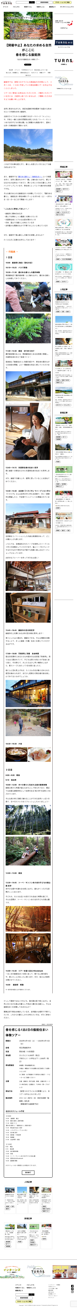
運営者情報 (50, 1290)
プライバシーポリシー (53, 1295)
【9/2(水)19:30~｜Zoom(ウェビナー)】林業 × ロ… (63, 522)
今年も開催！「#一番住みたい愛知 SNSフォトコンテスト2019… (63, 273)
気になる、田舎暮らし (12, 72)
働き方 (7, 1209)
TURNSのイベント (27, 70)
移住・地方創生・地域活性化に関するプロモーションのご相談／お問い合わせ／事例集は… (63, 332)
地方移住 (32, 1242)
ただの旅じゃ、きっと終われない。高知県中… (46, 1196)
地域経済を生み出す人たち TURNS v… (9, 1196)
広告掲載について (52, 1294)
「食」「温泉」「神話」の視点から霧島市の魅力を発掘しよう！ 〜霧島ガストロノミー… (63, 185)
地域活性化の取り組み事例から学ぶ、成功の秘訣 (63, 396)
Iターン (7, 1244)
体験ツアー (43, 72)
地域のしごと (31, 1288)
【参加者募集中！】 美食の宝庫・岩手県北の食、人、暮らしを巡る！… (63, 501)
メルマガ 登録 (51, 1288)
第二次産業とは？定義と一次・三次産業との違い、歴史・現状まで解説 (63, 348)
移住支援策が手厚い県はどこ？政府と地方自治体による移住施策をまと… (63, 326)
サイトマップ (51, 1297)
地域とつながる (46, 1209)
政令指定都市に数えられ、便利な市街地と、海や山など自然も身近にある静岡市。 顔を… (63, 233)
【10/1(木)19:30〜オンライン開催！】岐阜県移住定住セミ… (63, 475)
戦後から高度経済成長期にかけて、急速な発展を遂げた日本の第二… (34, 1202)
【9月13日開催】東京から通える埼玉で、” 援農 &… (63, 453)
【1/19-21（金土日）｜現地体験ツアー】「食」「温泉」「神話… (63, 180)
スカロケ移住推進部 (66, 259)
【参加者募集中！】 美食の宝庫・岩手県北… (46, 1233)
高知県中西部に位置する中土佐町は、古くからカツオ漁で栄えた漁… (46, 1202)
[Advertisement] (63, 128)
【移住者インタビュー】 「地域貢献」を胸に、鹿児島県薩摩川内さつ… (63, 427)
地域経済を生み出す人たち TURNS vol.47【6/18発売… (62, 303)
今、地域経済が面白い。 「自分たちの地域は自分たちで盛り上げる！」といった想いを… (63, 308)
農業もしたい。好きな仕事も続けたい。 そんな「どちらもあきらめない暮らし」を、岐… (63, 480)
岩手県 (44, 1239)
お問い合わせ (51, 1292)
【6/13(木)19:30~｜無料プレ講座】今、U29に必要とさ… (63, 205)
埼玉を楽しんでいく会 (40, 70)
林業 (49, 72)
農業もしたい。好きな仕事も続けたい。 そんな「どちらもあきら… (34, 1236)
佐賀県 (7, 1206)
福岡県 (57, 259)
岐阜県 (32, 1240)
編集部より (19, 1290)
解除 (57, 1288)
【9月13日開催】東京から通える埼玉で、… (21, 1233)
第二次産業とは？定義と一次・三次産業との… (33, 1196)
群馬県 (57, 530)
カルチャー (64, 281)
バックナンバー (51, 1284)
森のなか (28, 75)
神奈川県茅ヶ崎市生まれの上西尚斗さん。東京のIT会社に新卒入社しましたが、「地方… (63, 433)
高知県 (44, 1206)
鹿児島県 (8, 1241)
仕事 (13, 1206)
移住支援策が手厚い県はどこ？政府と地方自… (21, 1196)
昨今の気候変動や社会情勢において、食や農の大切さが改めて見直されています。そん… (63, 458)
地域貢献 (8, 1246)
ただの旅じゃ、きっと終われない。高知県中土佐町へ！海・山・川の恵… (63, 370)
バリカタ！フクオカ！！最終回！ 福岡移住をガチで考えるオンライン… (63, 249)
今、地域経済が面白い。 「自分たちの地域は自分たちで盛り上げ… (10, 1202)
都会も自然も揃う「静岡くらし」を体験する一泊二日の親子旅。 (63, 228)
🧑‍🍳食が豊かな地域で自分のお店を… (63, 505)
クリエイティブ (65, 212)
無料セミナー (33, 1245)
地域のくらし (46, 1211)
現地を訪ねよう (25, 72)
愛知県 (57, 281)
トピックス (30, 1285)
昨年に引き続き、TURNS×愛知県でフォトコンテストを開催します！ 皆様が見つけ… (63, 278)
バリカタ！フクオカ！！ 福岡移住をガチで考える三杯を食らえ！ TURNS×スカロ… (63, 255)
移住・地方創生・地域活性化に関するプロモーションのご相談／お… (22, 1202)
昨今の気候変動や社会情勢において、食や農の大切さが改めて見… (22, 1238)
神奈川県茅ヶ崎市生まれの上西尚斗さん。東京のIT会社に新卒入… (9, 1238)
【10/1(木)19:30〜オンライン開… (34, 1232)
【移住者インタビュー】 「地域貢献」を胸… (9, 1233)
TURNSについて (52, 1286)
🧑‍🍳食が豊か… (44, 1236)
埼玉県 (11, 70)
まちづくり (65, 189)
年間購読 (58, 1284)
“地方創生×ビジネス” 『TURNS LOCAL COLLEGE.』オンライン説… (63, 209)
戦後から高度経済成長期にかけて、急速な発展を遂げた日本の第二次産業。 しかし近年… (63, 354)
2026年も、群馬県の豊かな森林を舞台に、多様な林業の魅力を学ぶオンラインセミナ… (63, 527)
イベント (17, 70)
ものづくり (34, 72)
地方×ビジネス (60, 214)
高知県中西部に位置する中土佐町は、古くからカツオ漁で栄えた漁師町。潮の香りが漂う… (63, 376)
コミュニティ (67, 405)
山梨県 (57, 212)
